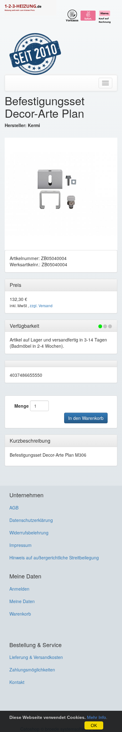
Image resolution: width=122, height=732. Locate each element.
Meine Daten (22, 601)
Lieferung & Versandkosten (36, 657)
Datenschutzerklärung (31, 520)
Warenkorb (20, 614)
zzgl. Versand (41, 305)
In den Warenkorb (86, 418)
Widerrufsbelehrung (28, 532)
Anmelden (19, 589)
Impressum (20, 545)
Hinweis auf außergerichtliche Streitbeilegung (54, 557)
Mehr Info (96, 717)
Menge (21, 406)
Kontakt (16, 682)
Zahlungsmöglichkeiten (32, 669)
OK (94, 725)
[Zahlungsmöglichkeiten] (89, 14)
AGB (13, 507)
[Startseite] (30, 8)
